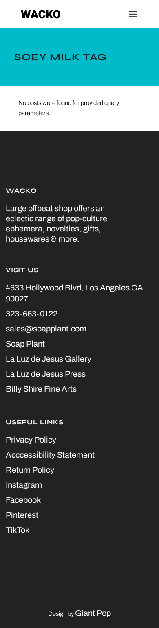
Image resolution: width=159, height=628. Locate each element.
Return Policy (30, 469)
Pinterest (22, 514)
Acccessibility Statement (50, 454)
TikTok (17, 530)
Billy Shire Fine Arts (41, 388)
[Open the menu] (133, 14)
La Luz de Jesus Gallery (48, 358)
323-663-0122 (31, 313)
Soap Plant (25, 343)
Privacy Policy (31, 439)
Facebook (23, 499)
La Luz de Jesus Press (46, 373)
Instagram (24, 484)
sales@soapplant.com (46, 328)
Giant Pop (93, 612)
